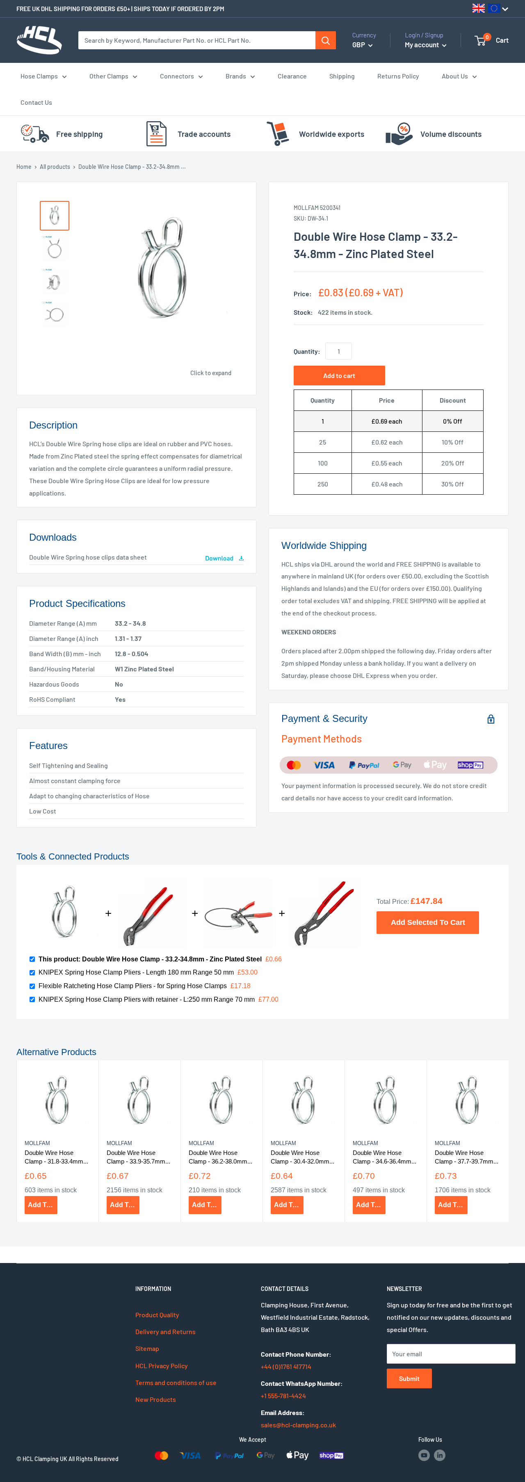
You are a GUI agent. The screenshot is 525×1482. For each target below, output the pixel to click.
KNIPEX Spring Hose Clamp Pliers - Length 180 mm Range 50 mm (136, 972)
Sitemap (147, 1348)
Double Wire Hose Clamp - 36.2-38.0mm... (220, 1157)
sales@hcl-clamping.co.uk (298, 1425)
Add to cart (339, 375)
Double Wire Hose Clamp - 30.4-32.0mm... (302, 1157)
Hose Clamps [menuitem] (39, 76)
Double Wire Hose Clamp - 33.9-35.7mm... (138, 1157)
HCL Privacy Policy (161, 1365)
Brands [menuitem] (236, 76)
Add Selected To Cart (428, 922)
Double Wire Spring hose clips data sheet (88, 557)
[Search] (325, 40)
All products (55, 166)
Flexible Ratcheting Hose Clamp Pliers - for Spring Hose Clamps (133, 985)
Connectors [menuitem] (177, 76)
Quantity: (307, 351)
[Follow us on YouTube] (424, 1455)
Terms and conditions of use (176, 1382)
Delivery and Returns (165, 1331)
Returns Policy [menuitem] (398, 76)
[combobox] (196, 40)
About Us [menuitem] (455, 76)
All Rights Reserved (93, 1458)
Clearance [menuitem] (292, 76)
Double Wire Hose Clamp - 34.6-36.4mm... (384, 1157)
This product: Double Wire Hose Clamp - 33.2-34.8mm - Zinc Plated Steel (150, 959)
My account (422, 44)
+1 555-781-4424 (283, 1395)
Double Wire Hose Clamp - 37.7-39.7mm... (466, 1157)
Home (24, 166)
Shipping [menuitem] (342, 76)
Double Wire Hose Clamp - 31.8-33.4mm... (56, 1157)
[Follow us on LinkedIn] (439, 1455)
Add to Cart (42, 1204)
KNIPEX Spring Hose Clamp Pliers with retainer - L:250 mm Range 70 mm (147, 999)
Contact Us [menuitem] (36, 102)
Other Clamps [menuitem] (108, 76)
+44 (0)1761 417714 (286, 1366)
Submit (409, 1378)
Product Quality (157, 1314)
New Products (155, 1399)
